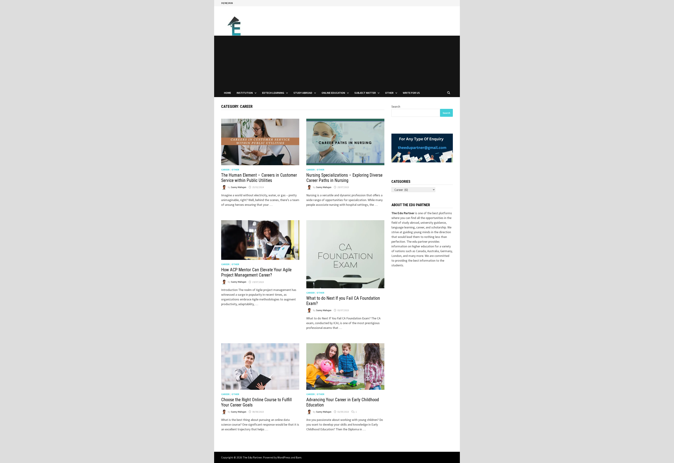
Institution (245, 92)
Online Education (333, 92)
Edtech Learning (273, 92)
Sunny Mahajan (238, 187)
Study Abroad (302, 92)
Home (227, 92)
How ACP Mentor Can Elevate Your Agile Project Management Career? (256, 272)
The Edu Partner (252, 457)
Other (389, 92)
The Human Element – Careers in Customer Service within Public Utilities (259, 178)
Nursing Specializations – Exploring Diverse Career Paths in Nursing (344, 178)
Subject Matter (365, 92)
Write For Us (411, 92)
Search (395, 106)
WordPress (283, 457)
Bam (298, 457)
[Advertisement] (337, 62)
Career (225, 169)
